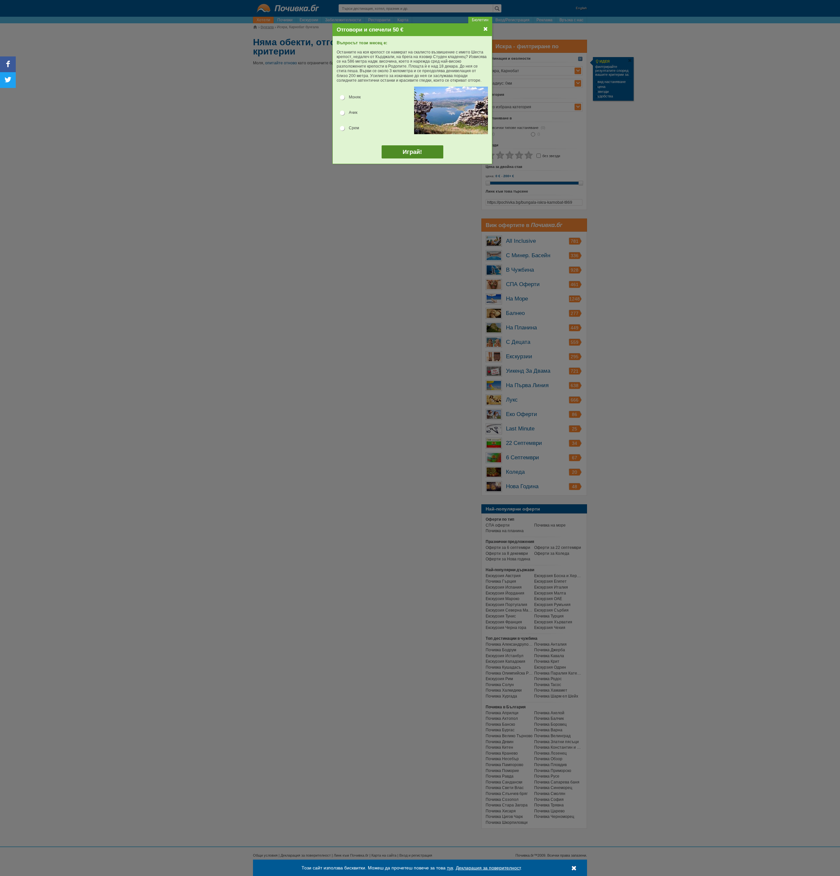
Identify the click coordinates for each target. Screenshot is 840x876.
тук (450, 867)
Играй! (412, 152)
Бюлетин (480, 20)
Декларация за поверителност (488, 867)
